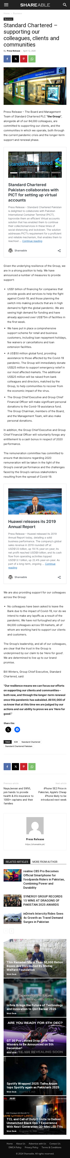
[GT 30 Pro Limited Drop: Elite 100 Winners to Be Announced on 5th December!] (35, 1037)
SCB (16, 742)
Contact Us (55, 1143)
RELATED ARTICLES (17, 861)
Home (7, 13)
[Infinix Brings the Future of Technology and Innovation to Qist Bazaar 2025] (35, 997)
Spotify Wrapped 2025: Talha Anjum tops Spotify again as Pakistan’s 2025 (33, 1085)
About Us (20, 1143)
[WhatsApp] (32, 58)
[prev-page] (6, 931)
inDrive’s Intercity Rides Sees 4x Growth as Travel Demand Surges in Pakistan (43, 918)
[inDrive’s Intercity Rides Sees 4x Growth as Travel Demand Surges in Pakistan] (13, 918)
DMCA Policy (15, 1147)
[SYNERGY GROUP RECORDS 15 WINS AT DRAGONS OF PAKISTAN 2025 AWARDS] (13, 900)
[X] (15, 58)
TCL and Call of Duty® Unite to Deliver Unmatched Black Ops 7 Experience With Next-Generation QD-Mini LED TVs (35, 1122)
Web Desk (12, 974)
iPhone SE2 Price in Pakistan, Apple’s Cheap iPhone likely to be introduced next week (52, 794)
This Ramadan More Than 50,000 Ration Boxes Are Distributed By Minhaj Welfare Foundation (35, 966)
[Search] (65, 5)
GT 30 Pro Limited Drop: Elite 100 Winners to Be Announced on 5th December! (30, 1044)
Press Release (13, 50)
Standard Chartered (31, 742)
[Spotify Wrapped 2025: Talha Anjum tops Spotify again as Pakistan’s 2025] (35, 1076)
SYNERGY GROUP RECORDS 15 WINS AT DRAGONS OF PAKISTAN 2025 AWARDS (42, 900)
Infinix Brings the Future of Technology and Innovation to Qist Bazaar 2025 (35, 1007)
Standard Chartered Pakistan (18, 746)
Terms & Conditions (51, 1147)
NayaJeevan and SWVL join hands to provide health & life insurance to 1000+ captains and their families (19, 796)
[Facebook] (7, 58)
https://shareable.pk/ (35, 844)
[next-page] (11, 931)
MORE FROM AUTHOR (44, 861)
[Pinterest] (23, 58)
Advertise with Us (37, 1143)
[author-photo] (35, 834)
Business (17, 13)
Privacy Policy (31, 1147)
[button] (6, 5)
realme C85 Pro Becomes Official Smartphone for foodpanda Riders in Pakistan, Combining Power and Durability (44, 879)
